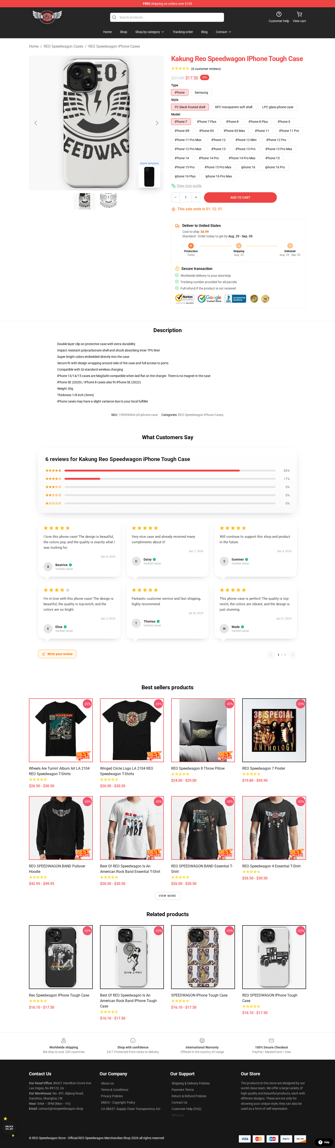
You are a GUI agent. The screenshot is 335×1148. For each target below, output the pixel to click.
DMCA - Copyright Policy (118, 1102)
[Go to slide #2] (108, 201)
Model (175, 114)
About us (107, 1083)
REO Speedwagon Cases (63, 46)
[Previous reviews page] (271, 655)
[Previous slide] (36, 123)
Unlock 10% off (9, 1127)
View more (167, 895)
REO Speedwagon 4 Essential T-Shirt (271, 866)
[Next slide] (157, 123)
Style (174, 100)
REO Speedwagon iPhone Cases (114, 46)
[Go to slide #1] (84, 201)
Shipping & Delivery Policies (191, 1083)
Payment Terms (183, 1090)
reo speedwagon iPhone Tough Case (59, 995)
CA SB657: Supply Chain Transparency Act (130, 1109)
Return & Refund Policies (189, 1096)
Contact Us (179, 1102)
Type (174, 85)
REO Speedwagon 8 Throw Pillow (198, 768)
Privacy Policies (112, 1096)
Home (34, 46)
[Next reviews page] (293, 655)
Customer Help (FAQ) (186, 1109)
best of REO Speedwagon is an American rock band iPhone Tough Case (128, 1000)
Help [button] (327, 1142)
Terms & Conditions (114, 1090)
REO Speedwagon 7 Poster (263, 768)
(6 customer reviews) (206, 69)
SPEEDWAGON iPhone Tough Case (199, 995)
